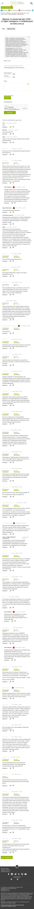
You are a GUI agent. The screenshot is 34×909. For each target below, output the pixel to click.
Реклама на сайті (5, 868)
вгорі (20, 120)
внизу (17, 120)
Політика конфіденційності (7, 905)
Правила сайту (16, 905)
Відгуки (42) (11, 29)
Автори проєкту (17, 876)
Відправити (10, 112)
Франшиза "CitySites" (5, 870)
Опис (3, 29)
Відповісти (4, 127)
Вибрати (8, 97)
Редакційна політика (11, 906)
